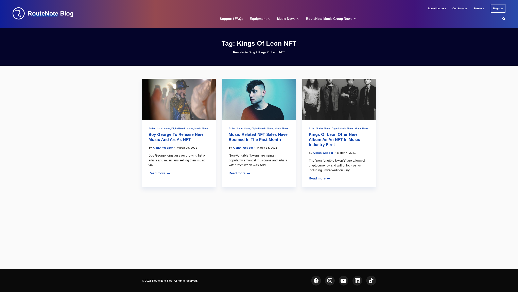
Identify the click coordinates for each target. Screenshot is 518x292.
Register (498, 8)
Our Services (460, 8)
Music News (286, 18)
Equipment (258, 18)
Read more (157, 173)
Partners (479, 8)
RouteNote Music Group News (329, 18)
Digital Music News (182, 128)
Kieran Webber (163, 147)
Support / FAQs (231, 18)
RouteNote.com (437, 8)
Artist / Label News (159, 128)
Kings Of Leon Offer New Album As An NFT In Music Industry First (334, 139)
